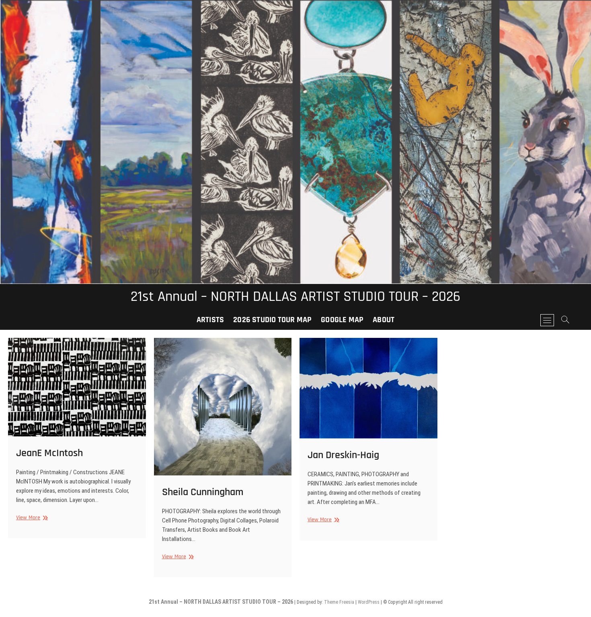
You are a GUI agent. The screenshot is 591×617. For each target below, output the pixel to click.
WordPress (369, 602)
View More (31, 518)
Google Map (342, 320)
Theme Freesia (339, 602)
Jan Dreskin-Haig (343, 455)
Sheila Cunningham (202, 492)
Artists (210, 320)
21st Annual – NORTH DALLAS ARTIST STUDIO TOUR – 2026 (295, 297)
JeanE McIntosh (49, 453)
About (383, 320)
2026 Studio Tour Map (272, 320)
